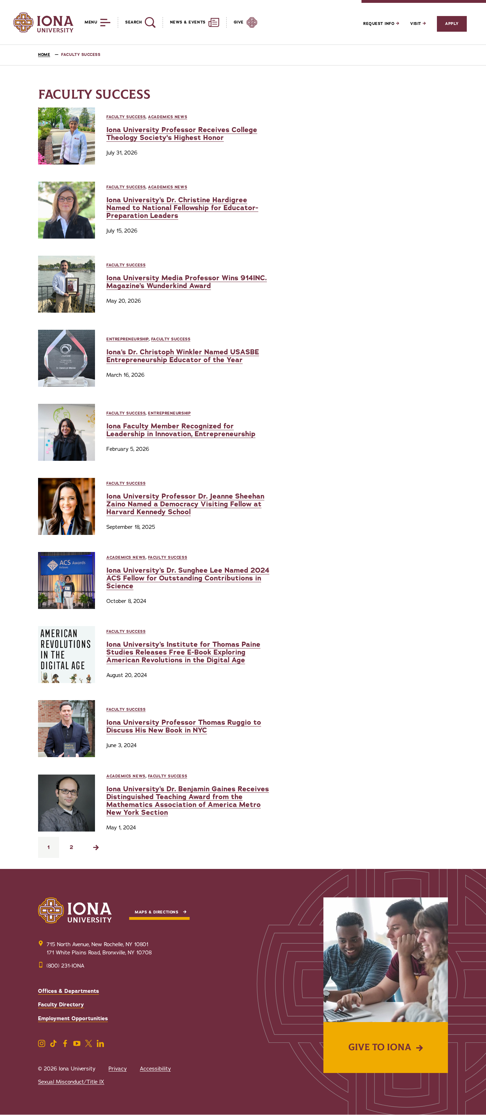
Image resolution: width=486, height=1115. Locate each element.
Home (44, 54)
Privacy (118, 1068)
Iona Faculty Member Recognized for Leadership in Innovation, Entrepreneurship (180, 430)
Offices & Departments (68, 991)
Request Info (379, 23)
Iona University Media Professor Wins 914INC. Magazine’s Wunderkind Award (186, 282)
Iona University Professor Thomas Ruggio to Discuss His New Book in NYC (183, 726)
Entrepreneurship (127, 339)
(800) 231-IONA (65, 965)
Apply (452, 23)
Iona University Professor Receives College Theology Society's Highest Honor (181, 133)
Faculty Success (126, 117)
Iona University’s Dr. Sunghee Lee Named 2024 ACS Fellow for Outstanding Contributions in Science (187, 578)
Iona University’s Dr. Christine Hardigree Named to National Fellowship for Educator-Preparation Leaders (182, 207)
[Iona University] (43, 22)
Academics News (167, 117)
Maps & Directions (156, 912)
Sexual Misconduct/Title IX (71, 1081)
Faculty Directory (61, 1004)
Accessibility (155, 1068)
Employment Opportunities (73, 1018)
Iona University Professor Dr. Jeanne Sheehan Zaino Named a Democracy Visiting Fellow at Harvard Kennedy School (185, 504)
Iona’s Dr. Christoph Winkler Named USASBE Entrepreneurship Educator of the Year (182, 356)
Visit (416, 23)
